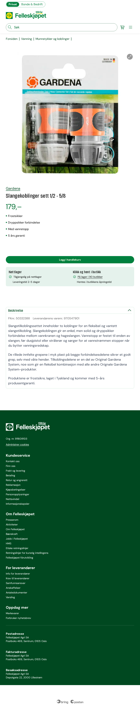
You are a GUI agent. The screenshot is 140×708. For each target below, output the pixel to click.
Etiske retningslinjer (17, 548)
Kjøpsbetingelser (15, 489)
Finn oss (10, 466)
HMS (8, 543)
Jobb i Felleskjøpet (17, 538)
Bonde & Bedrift (32, 4)
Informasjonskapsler (17, 503)
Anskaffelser (13, 587)
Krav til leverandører (17, 578)
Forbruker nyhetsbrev (18, 618)
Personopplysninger (17, 494)
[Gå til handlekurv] (122, 27)
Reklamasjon (13, 484)
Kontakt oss (13, 461)
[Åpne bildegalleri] (130, 57)
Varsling (10, 597)
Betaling (10, 475)
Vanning (26, 39)
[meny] (130, 27)
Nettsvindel (12, 499)
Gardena (13, 188)
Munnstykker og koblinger (52, 39)
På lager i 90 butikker (90, 276)
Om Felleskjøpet (15, 529)
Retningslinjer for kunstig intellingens (27, 553)
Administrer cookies (17, 444)
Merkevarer (12, 613)
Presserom (12, 519)
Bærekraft (12, 534)
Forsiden (12, 39)
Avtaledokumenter (16, 592)
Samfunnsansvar (15, 583)
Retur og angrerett (16, 480)
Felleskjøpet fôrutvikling (19, 557)
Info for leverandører (18, 573)
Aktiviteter (12, 524)
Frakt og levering (15, 470)
